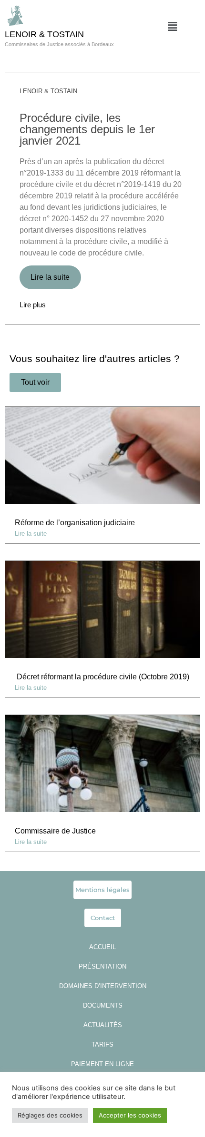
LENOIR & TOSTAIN (44, 34)
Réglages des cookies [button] (50, 1115)
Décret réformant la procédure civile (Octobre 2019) (102, 677)
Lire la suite (50, 277)
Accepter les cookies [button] (130, 1115)
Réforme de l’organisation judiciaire (75, 523)
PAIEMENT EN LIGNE (102, 1064)
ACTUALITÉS (102, 1025)
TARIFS (102, 1044)
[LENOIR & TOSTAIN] (15, 15)
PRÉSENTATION (102, 966)
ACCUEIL (102, 947)
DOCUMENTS (103, 1005)
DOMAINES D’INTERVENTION (102, 986)
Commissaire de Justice (56, 831)
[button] (172, 26)
